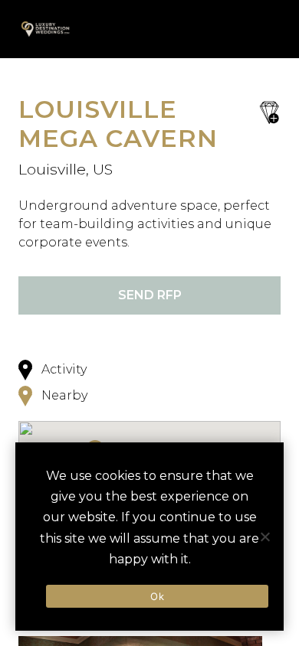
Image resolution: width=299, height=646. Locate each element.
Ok (157, 596)
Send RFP (150, 295)
